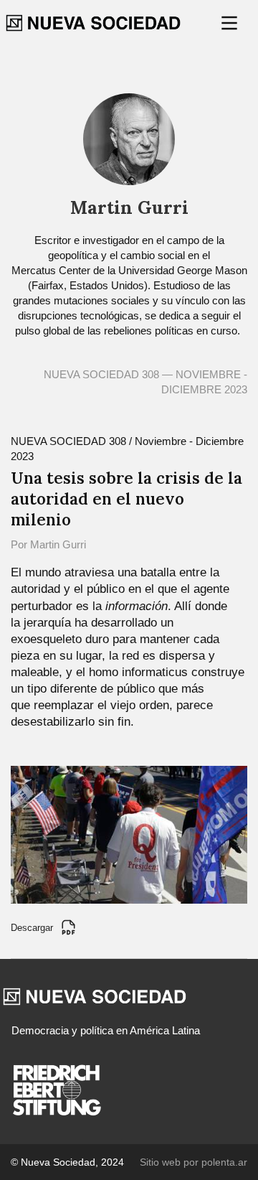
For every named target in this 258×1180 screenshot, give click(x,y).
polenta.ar (224, 1162)
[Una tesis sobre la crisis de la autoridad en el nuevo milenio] (129, 834)
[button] (231, 23)
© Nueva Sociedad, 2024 (67, 1162)
